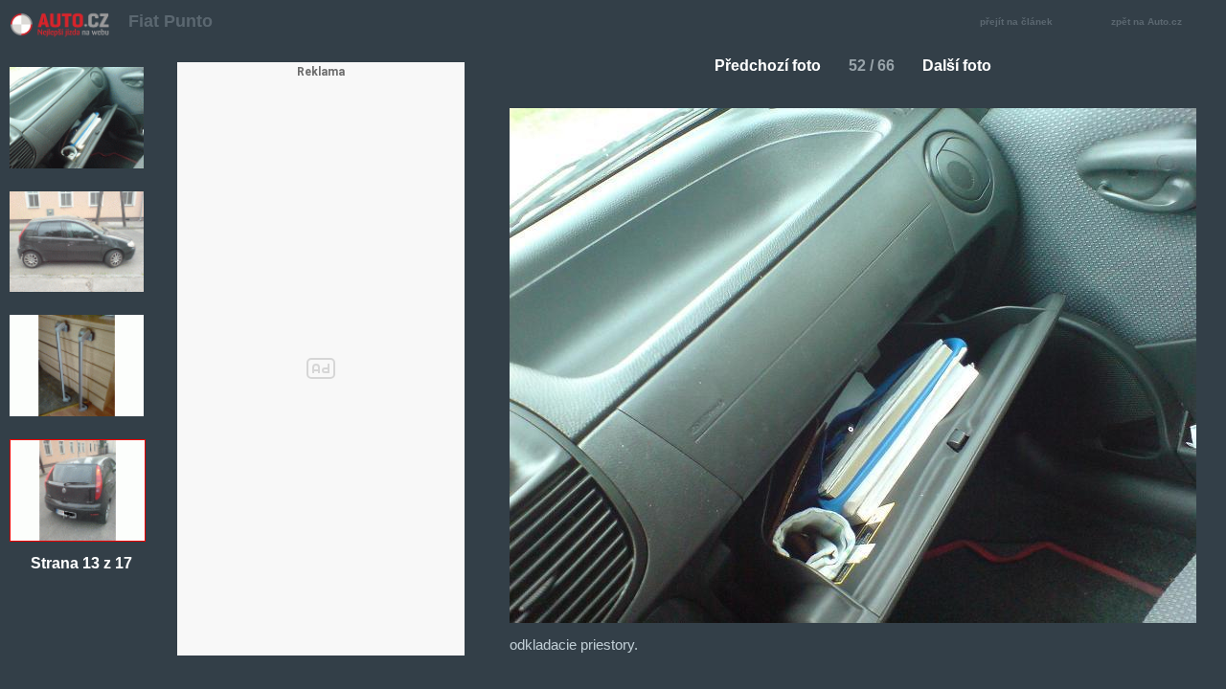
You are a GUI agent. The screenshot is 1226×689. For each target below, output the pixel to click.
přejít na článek (1016, 21)
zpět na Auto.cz (1146, 21)
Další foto (956, 65)
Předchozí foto (768, 65)
